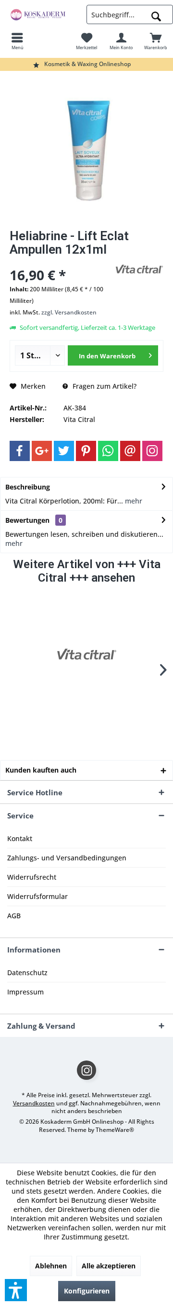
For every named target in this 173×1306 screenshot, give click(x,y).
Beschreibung (27, 486)
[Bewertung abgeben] (61, 262)
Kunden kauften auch (40, 770)
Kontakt (19, 838)
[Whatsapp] (108, 451)
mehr (132, 500)
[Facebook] (20, 451)
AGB (14, 915)
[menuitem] (17, 41)
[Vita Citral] (86, 654)
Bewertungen (27, 520)
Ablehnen (51, 1265)
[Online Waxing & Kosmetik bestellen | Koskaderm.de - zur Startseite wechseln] (43, 14)
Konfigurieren (87, 1290)
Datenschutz (27, 972)
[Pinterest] (86, 451)
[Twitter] (64, 451)
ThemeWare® (115, 1130)
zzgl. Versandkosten (69, 312)
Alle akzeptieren (109, 1265)
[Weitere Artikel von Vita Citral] (139, 269)
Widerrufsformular (37, 896)
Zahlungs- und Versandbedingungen (66, 857)
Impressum (25, 991)
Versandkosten (34, 1103)
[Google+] (42, 451)
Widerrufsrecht (31, 877)
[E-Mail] (130, 451)
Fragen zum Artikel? (103, 386)
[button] (16, 1290)
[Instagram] (152, 451)
